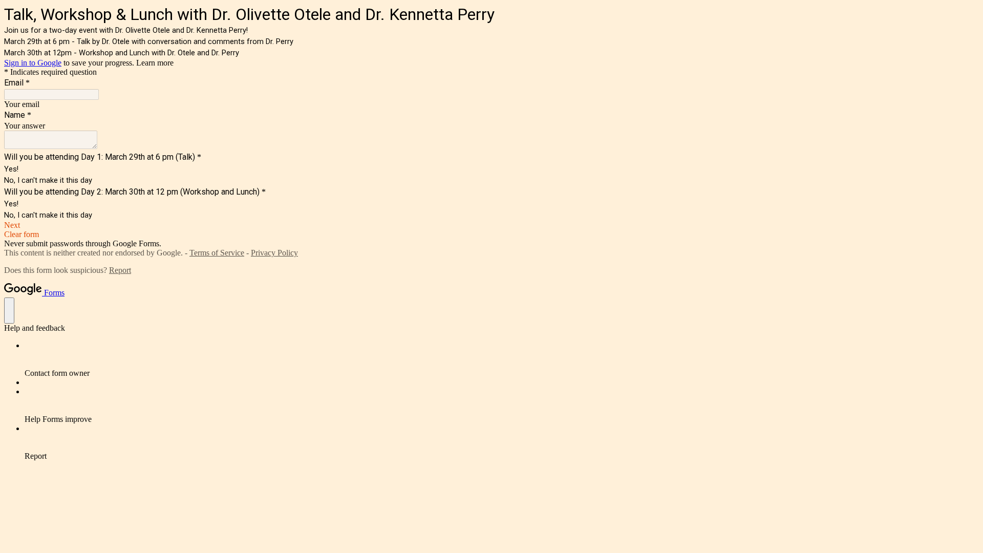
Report (120, 270)
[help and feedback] (9, 310)
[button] (491, 225)
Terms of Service (216, 252)
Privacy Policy (274, 252)
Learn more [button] (155, 62)
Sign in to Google (32, 62)
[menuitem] (502, 359)
